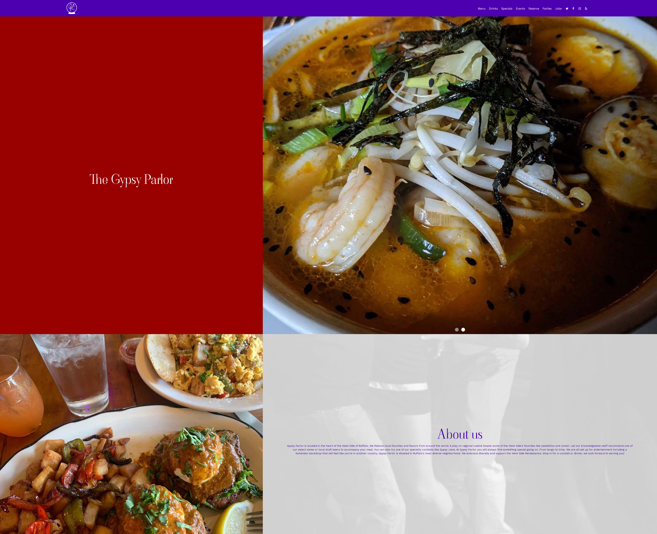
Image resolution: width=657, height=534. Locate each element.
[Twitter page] (567, 8)
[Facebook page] (573, 8)
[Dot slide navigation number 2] (463, 330)
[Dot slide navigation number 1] (457, 330)
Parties (547, 8)
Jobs (558, 8)
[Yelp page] (586, 8)
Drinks (493, 8)
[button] (654, 331)
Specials (506, 8)
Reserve (534, 8)
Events (520, 8)
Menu (482, 8)
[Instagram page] (579, 8)
